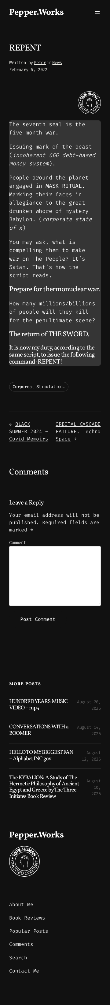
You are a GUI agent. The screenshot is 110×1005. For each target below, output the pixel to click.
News (57, 63)
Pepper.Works (36, 12)
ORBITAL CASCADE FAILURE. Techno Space (78, 431)
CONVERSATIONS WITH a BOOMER (38, 730)
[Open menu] (97, 12)
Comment (17, 543)
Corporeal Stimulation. (39, 387)
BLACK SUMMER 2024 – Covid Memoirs (28, 431)
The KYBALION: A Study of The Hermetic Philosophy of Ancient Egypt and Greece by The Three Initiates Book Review (44, 787)
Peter (40, 63)
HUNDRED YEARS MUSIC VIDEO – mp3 (38, 705)
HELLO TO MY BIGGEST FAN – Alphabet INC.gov (41, 756)
